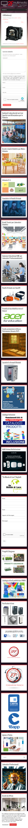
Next (22, 22)
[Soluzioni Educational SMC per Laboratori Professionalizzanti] (14, 271)
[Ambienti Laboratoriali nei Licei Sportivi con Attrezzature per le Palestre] (14, 131)
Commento (5, 58)
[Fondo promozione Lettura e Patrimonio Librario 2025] (14, 344)
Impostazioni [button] (5, 824)
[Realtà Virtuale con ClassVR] (14, 296)
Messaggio (5, 520)
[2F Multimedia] (14, 3)
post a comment (20, 43)
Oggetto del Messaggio (8, 515)
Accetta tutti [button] (13, 824)
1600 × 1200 (17, 17)
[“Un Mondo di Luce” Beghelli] (14, 485)
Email (4, 87)
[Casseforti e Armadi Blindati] (11, 372)
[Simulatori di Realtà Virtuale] (14, 208)
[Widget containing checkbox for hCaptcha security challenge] (14, 99)
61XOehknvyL (5, 19)
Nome (4, 82)
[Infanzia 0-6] (14, 187)
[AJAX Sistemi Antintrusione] (14, 461)
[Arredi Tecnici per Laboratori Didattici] (14, 238)
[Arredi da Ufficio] (14, 805)
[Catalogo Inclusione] (14, 430)
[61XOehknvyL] (14, 33)
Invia (4, 541)
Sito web (4, 92)
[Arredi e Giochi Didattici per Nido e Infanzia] (14, 163)
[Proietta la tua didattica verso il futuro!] (14, 317)
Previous (6, 22)
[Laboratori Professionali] (14, 778)
